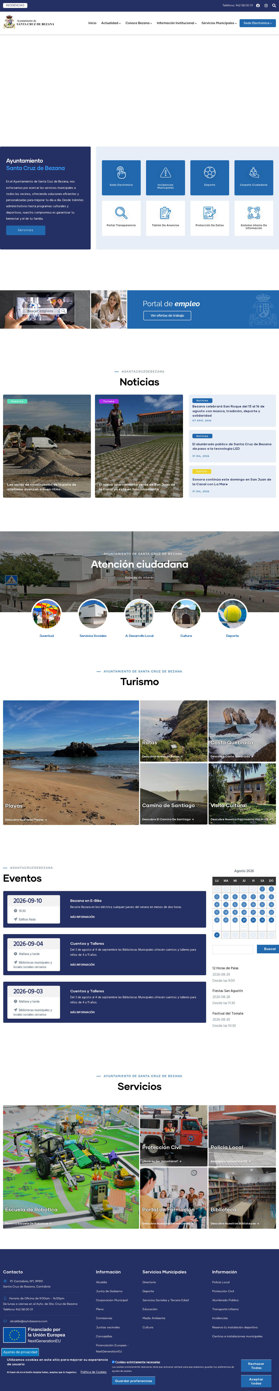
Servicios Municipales (218, 23)
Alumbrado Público (225, 1300)
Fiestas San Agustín (227, 991)
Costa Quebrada (232, 742)
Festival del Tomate (227, 1014)
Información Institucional (175, 23)
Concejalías (104, 1336)
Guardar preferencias (133, 1381)
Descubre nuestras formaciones (166, 1223)
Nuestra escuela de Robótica (26, 1223)
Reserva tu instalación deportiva (235, 1327)
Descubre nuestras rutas (160, 756)
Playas (14, 805)
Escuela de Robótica (31, 1209)
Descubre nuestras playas (24, 819)
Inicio (92, 23)
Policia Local (227, 1147)
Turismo (109, 401)
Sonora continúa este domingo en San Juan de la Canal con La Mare (231, 481)
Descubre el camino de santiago (166, 819)
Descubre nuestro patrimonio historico (239, 819)
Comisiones (104, 1318)
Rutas (149, 742)
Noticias (202, 400)
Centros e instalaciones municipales (237, 1336)
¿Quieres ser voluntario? (160, 1161)
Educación (150, 1309)
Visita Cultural (229, 805)
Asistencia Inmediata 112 (229, 1161)
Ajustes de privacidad (20, 1352)
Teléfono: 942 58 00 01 (237, 5)
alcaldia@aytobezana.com (28, 1321)
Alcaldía (101, 1282)
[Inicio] (28, 22)
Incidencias (220, 1318)
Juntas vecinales (108, 1327)
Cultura (201, 471)
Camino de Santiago (168, 805)
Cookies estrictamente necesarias (137, 1362)
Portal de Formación (168, 1209)
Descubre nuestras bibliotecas (233, 1223)
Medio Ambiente (154, 1318)
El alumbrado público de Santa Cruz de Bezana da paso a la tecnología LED (231, 446)
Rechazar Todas (256, 1366)
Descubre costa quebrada (230, 756)
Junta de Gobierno (109, 1291)
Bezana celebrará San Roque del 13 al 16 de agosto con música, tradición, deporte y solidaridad (228, 410)
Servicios (25, 230)
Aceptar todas (256, 1381)
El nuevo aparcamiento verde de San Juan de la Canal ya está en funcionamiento (137, 486)
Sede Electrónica (256, 23)
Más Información (82, 917)
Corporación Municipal (112, 1300)
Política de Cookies (94, 1372)
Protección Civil (162, 1147)
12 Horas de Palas (225, 968)
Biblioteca (224, 1209)
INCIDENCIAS (15, 5)
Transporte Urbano (225, 1309)
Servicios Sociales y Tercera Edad (166, 1300)
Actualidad (109, 23)
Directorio (149, 1282)
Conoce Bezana (138, 23)
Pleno (100, 1309)
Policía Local (221, 1282)
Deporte (17, 401)
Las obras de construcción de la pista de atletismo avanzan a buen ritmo (41, 486)
